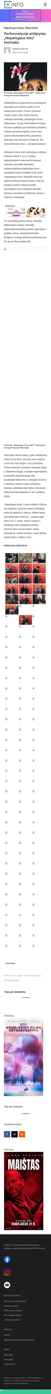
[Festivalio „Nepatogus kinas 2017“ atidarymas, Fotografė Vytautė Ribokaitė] (11, 558)
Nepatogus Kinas (33, 975)
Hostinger (15, 1378)
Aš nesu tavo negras (14, 975)
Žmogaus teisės (12, 980)
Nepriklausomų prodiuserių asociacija (19, 1340)
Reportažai (31, 27)
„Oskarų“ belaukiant (12, 1320)
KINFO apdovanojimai (13, 1310)
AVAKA (7, 1335)
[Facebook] (7, 1134)
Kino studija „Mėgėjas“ (13, 1315)
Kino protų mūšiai (11, 1306)
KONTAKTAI (9, 1364)
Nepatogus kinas (14, 27)
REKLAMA (8, 1355)
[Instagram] (14, 1134)
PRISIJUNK (8, 1360)
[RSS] (22, 1134)
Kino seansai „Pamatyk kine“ (15, 1301)
